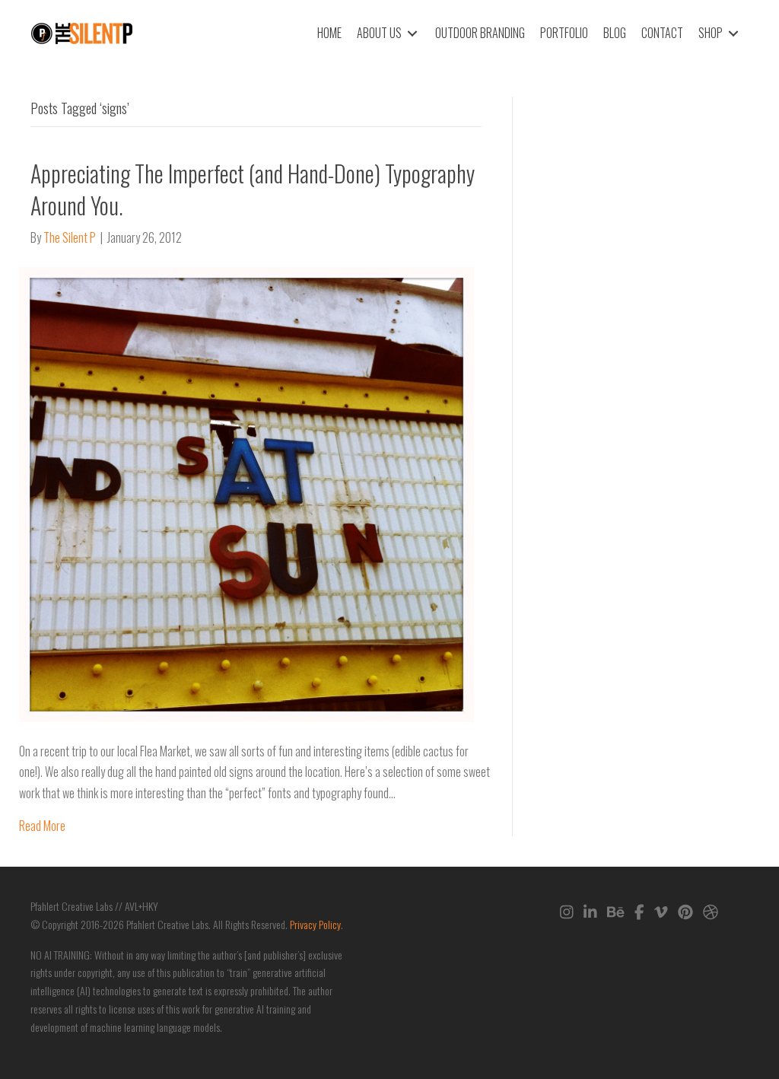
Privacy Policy (315, 924)
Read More (42, 825)
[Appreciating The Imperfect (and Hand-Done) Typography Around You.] (246, 493)
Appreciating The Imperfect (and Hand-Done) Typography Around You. (252, 189)
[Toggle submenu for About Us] (412, 33)
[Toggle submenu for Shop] (733, 33)
